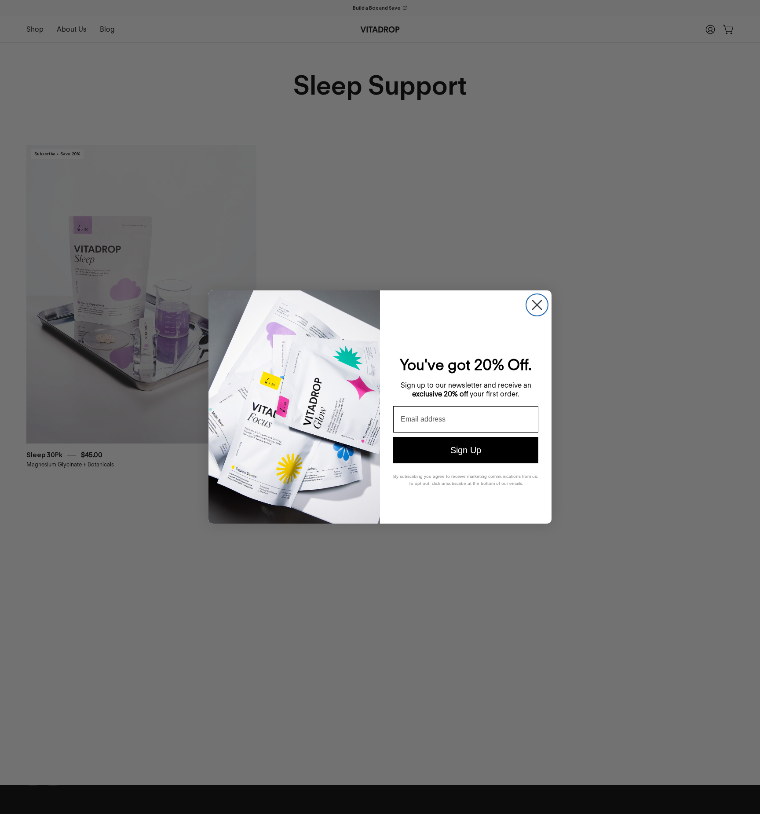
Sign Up (465, 450)
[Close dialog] (537, 305)
